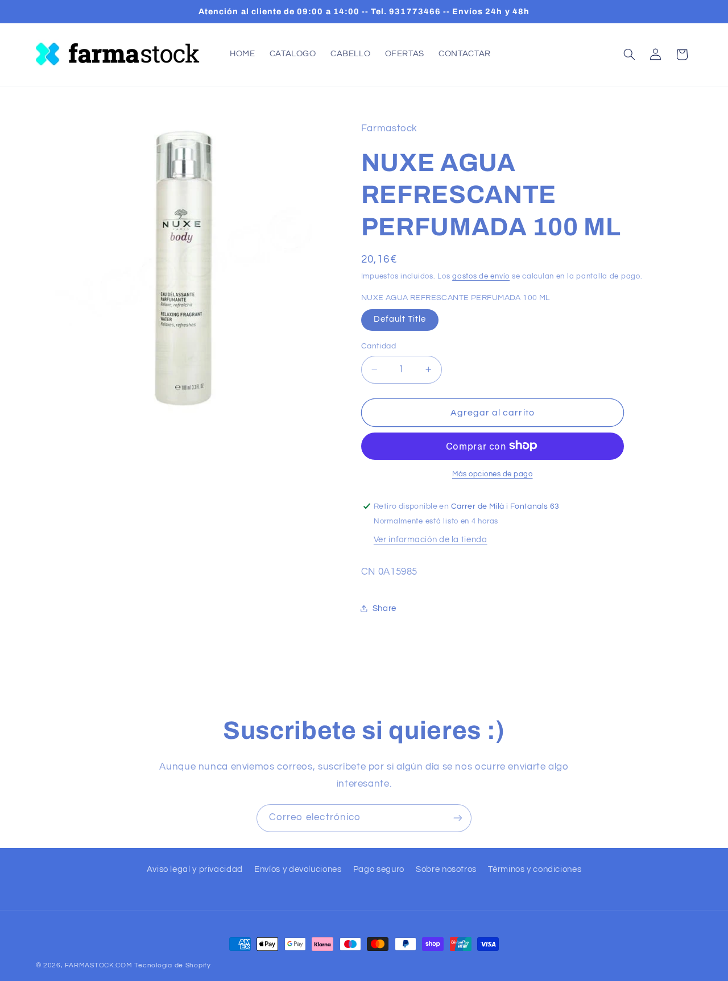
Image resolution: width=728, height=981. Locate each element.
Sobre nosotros (446, 869)
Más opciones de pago (492, 473)
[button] (629, 54)
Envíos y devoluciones (297, 869)
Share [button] (384, 608)
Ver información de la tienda (430, 539)
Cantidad (378, 346)
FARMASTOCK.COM (98, 965)
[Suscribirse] (458, 818)
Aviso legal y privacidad (195, 869)
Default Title (400, 319)
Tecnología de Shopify (172, 965)
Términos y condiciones (534, 869)
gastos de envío (481, 276)
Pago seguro (378, 869)
